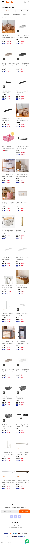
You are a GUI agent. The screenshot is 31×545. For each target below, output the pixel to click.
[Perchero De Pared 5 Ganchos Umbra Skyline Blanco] (8, 277)
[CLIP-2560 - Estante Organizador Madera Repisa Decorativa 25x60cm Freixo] (22, 444)
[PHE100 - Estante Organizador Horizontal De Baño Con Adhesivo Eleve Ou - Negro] (8, 82)
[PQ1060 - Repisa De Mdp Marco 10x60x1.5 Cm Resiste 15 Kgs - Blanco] (22, 249)
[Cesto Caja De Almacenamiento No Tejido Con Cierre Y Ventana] (22, 332)
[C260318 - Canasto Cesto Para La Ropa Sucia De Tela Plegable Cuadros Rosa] (8, 193)
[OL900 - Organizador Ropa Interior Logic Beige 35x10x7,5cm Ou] (8, 360)
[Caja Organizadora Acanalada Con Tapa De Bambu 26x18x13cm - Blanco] (22, 193)
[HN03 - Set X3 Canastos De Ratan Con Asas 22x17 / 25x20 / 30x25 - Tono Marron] (8, 26)
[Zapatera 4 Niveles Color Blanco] (8, 304)
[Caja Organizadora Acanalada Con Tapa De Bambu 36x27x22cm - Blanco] (8, 221)
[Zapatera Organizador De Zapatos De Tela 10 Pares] (22, 221)
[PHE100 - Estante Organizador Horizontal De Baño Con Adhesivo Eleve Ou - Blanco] (22, 304)
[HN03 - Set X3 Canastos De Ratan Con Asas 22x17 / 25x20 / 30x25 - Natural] (22, 110)
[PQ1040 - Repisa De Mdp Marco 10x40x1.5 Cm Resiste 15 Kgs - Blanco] (8, 249)
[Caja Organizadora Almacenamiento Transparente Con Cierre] (8, 332)
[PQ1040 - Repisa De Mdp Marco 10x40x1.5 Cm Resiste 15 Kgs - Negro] (22, 82)
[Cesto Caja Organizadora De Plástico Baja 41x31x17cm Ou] (8, 416)
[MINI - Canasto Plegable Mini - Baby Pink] (8, 138)
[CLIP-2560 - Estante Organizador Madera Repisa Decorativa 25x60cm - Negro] (22, 471)
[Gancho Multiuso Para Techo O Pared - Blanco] (8, 444)
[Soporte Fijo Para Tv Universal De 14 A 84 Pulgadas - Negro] (22, 416)
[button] (25, 2)
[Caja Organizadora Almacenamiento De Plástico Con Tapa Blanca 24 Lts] (8, 165)
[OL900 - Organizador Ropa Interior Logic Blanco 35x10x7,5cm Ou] (22, 26)
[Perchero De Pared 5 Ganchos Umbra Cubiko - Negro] (22, 138)
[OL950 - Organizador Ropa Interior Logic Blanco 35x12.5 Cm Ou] (22, 360)
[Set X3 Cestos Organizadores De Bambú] (22, 277)
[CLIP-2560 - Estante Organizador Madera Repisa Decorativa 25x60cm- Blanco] (8, 471)
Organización (13, 17)
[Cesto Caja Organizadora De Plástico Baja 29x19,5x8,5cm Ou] (8, 388)
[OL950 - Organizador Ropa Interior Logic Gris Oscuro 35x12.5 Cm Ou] (22, 54)
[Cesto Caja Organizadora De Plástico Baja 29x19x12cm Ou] (22, 388)
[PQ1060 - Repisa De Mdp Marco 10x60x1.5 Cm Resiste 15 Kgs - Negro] (8, 110)
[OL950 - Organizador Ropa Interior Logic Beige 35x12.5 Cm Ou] (8, 54)
